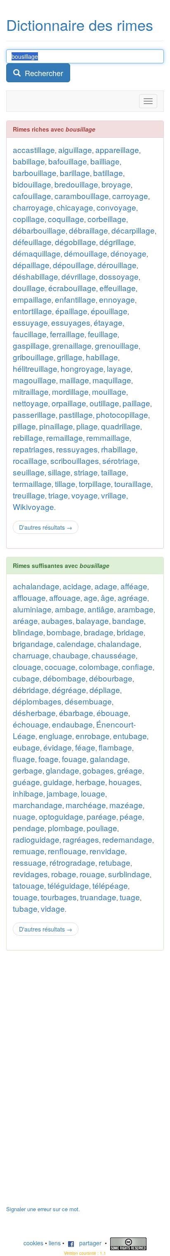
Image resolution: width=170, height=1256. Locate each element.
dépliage (105, 689)
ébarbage (76, 712)
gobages (98, 770)
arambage (135, 608)
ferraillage (67, 333)
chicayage (75, 207)
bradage (98, 631)
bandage (128, 620)
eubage (26, 747)
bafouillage (67, 161)
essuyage (30, 322)
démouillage (85, 253)
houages (124, 781)
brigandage (33, 643)
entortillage (32, 310)
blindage (28, 631)
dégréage (69, 689)
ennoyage (117, 299)
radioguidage (36, 839)
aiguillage (75, 149)
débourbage (110, 678)
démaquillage (37, 253)
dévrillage (78, 276)
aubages (57, 620)
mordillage (70, 391)
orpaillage (69, 402)
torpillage (95, 483)
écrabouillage (72, 287)
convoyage (116, 207)
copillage (29, 218)
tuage (130, 896)
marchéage (86, 804)
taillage (113, 471)
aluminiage (32, 608)
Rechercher (42, 72)
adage (105, 585)
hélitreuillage (35, 368)
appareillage (117, 149)
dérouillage (117, 264)
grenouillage (117, 345)
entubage (130, 735)
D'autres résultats (45, 527)
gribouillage (33, 356)
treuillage (29, 495)
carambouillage (81, 195)
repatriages (33, 448)
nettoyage (30, 402)
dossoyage (119, 276)
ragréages (81, 839)
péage (131, 816)
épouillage (109, 310)
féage (85, 747)
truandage (98, 896)
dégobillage (75, 241)
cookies (33, 1243)
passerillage (34, 414)
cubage (26, 678)
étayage (108, 322)
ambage (69, 608)
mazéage (126, 804)
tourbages (59, 896)
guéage (26, 781)
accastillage (34, 149)
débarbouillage (39, 230)
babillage (29, 161)
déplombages (37, 701)
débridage (31, 689)
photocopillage (122, 414)
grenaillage (72, 345)
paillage (136, 402)
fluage (24, 758)
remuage (29, 850)
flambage (115, 747)
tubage (25, 908)
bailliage (105, 161)
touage (25, 896)
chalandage (118, 643)
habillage (102, 356)
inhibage (28, 793)
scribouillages (74, 460)
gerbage (27, 770)
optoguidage (61, 816)
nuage (24, 816)
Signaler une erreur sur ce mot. (43, 1209)
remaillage (64, 437)
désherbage (34, 712)
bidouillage (32, 184)
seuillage (29, 471)
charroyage (33, 207)
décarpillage (133, 230)
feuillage (103, 333)
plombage (65, 827)
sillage (59, 471)
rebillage (28, 437)
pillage (24, 425)
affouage (64, 597)
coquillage (66, 218)
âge (107, 597)
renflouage (67, 850)
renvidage (107, 850)
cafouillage (32, 195)
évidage (57, 747)
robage (63, 873)
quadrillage (120, 425)
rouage (92, 873)
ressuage (29, 862)
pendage (29, 827)
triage (58, 495)
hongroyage (82, 368)
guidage (57, 781)
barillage (75, 172)
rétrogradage (72, 862)
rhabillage (118, 448)
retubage (114, 862)
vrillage (113, 495)
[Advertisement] (68, 1082)
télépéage (110, 885)
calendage (75, 643)
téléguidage (68, 885)
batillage (108, 172)
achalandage (36, 585)
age (90, 597)
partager (88, 1243)
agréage (132, 597)
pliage (87, 425)
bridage (130, 631)
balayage (92, 620)
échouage (31, 724)
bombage (63, 631)
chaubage (70, 654)
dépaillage (31, 264)
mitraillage (31, 391)
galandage (109, 758)
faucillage (30, 333)
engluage (55, 735)
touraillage (132, 483)
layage (119, 368)
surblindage (129, 873)
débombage (64, 678)
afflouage (29, 597)
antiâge (100, 608)
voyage (84, 495)
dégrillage (116, 241)
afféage (133, 585)
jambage (62, 793)
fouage (74, 758)
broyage (116, 184)
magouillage (34, 379)
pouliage (102, 827)
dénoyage (128, 253)
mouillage (109, 391)
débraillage (88, 230)
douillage (29, 287)
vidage (53, 908)
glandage (62, 770)
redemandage (127, 839)
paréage (101, 816)
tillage (65, 483)
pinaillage (56, 425)
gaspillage (31, 345)
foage (48, 758)
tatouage (28, 885)
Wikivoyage (33, 506)
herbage (90, 781)
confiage (137, 666)
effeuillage (117, 287)
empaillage (32, 299)
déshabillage (35, 276)
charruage (31, 654)
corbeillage (106, 218)
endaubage (72, 724)
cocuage (60, 666)
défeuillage (32, 241)
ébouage (112, 712)
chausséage (114, 654)
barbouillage (35, 172)
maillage (74, 379)
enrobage (93, 735)
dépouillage (73, 264)
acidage (77, 585)
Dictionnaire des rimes (79, 24)
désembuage (88, 701)
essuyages (70, 322)
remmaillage (108, 437)
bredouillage (76, 184)
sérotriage (120, 460)
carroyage (130, 195)
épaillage (71, 310)
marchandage (37, 804)
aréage (25, 620)
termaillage (32, 483)
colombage (98, 666)
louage (93, 793)
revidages (30, 873)
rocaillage (30, 460)
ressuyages (77, 448)
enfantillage (75, 299)
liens (55, 1243)
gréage (129, 770)
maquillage (111, 379)
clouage (27, 666)
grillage (70, 356)
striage (86, 471)
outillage (104, 402)
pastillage (76, 414)
